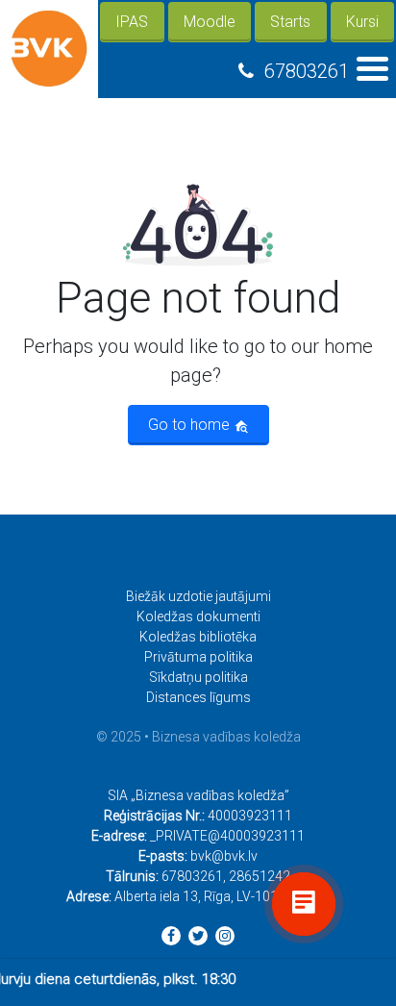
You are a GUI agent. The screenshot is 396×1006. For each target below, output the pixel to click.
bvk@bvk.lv (224, 856)
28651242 (259, 876)
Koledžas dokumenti (198, 616)
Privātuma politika (198, 657)
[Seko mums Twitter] (198, 935)
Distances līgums (198, 697)
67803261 (306, 71)
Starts (290, 22)
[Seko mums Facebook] (171, 935)
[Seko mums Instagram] (225, 935)
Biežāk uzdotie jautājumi (198, 596)
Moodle (209, 22)
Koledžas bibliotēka (198, 636)
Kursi (362, 22)
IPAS (131, 22)
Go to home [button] (191, 424)
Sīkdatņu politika (198, 677)
